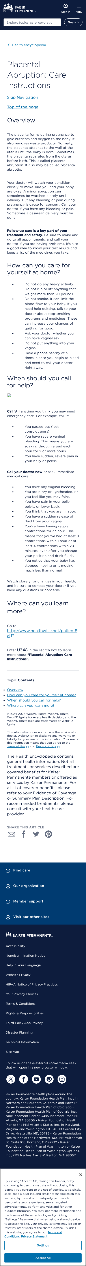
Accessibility (15, 946)
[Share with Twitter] (36, 834)
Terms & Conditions (21, 1003)
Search (73, 22)
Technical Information (22, 1042)
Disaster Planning (19, 1032)
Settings (43, 1245)
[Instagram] (61, 1079)
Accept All (43, 1257)
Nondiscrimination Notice (25, 955)
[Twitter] (10, 1079)
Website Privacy (18, 975)
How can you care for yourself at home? (41, 695)
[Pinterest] (48, 1079)
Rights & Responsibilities (25, 1013)
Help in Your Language (23, 965)
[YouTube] (35, 1079)
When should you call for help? (34, 700)
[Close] (81, 1174)
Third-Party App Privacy (24, 1023)
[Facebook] (23, 1079)
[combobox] (32, 22)
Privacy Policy (46, 746)
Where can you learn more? (30, 705)
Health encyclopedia (27, 45)
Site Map (12, 1051)
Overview (15, 690)
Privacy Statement (34, 1236)
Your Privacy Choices (22, 994)
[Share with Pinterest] (48, 834)
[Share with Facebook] (23, 834)
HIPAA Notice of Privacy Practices (32, 984)
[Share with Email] (11, 834)
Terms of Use (16, 746)
